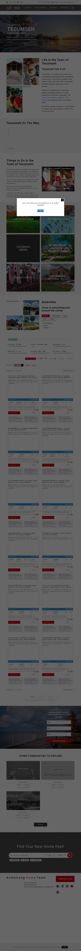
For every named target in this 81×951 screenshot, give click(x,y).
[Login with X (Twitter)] (22, 366)
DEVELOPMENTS (40, 8)
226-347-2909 (13, 420)
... (46, 697)
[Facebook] (11, 2)
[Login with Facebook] (15, 366)
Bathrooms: (14, 351)
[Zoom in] (8, 129)
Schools (52, 319)
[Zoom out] (8, 131)
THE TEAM (63, 8)
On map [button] (52, 358)
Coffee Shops (56, 315)
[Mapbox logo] (10, 149)
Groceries (45, 315)
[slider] (8, 346)
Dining (65, 315)
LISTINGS (27, 8)
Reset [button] (60, 358)
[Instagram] (14, 2)
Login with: (9, 365)
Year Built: (38, 351)
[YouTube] (18, 2)
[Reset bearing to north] (8, 134)
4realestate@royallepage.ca (33, 421)
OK (65, 947)
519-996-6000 (28, 420)
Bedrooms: (59, 344)
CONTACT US (65, 879)
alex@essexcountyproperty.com (18, 421)
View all (40, 825)
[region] (40, 138)
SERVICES (53, 8)
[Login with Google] (19, 366)
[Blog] (7, 2)
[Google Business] (21, 2)
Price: (15, 344)
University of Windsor (50, 98)
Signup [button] (28, 365)
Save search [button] (30, 358)
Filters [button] (68, 358)
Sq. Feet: (60, 351)
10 (50, 697)
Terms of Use (56, 947)
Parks (44, 319)
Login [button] (33, 365)
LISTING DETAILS (14, 412)
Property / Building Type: (39, 344)
